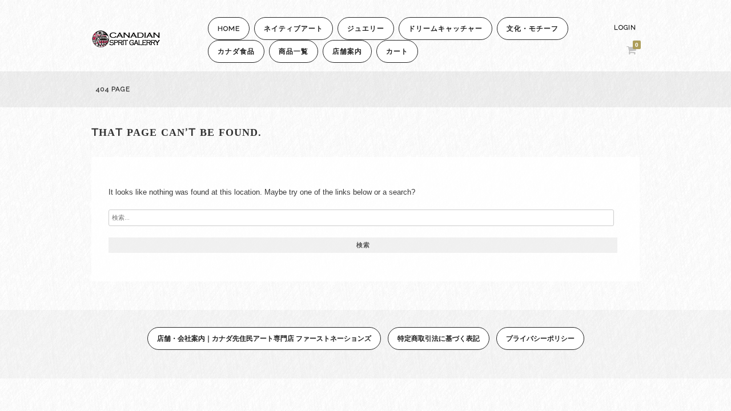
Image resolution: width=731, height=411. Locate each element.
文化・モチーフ (533, 29)
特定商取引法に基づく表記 (438, 338)
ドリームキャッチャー (445, 29)
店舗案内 (347, 51)
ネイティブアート (293, 29)
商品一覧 (293, 51)
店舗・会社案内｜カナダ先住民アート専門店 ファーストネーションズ (264, 338)
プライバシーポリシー (540, 338)
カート (397, 51)
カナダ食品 (236, 51)
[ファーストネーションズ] (125, 44)
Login (625, 27)
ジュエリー (365, 29)
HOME (229, 29)
